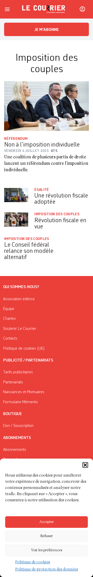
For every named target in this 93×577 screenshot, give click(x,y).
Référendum (16, 139)
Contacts (10, 339)
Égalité (41, 190)
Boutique (12, 414)
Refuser (46, 536)
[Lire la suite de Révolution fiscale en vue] (16, 221)
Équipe (8, 309)
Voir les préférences (46, 550)
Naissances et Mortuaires (23, 392)
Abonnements (14, 450)
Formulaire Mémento (20, 402)
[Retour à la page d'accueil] (43, 9)
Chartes (9, 319)
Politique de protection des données (46, 570)
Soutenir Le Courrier (19, 329)
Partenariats (13, 382)
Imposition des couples (56, 214)
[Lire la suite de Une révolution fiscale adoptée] (16, 197)
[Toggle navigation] (7, 9)
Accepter (46, 522)
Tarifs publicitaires (18, 372)
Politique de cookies (32, 563)
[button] (85, 465)
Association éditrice (19, 299)
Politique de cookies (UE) (24, 349)
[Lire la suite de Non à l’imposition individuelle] (46, 106)
